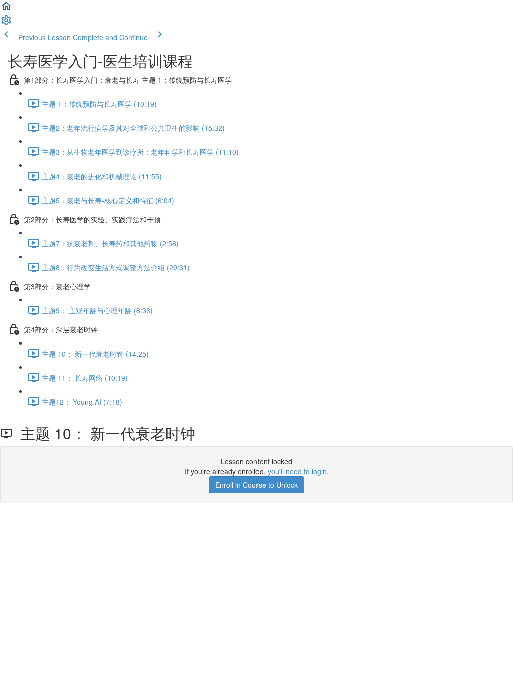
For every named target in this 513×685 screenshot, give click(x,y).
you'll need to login (297, 471)
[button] (6, 9)
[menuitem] (6, 23)
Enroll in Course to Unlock (256, 485)
